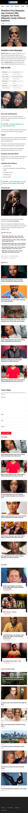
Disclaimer (17, 807)
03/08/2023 (7, 748)
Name (2, 414)
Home (2, 6)
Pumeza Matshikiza (14, 256)
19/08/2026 (4, 559)
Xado (3, 23)
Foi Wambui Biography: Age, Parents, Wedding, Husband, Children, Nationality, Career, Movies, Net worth (13, 496)
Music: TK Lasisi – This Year (9, 612)
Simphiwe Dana (5, 258)
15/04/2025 (13, 590)
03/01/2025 (13, 639)
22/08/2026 (4, 383)
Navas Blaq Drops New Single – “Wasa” (12, 661)
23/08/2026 (4, 363)
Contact (17, 6)
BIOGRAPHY (4, 277)
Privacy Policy (10, 807)
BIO (12, 6)
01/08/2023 (7, 770)
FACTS (4, 675)
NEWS (23, 6)
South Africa (12, 258)
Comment (3, 397)
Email (2, 420)
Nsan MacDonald (7, 590)
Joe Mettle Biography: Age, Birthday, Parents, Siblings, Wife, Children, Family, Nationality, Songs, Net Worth (13, 636)
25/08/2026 (4, 283)
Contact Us (3, 807)
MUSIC (7, 6)
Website (3, 426)
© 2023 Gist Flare (4, 810)
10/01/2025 (13, 613)
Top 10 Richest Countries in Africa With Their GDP (12, 746)
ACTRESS (4, 491)
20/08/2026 (4, 519)
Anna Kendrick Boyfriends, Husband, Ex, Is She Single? (14, 788)
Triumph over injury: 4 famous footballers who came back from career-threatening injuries (13, 679)
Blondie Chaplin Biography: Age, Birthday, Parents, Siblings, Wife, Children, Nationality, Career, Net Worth (13, 587)
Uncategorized (5, 377)
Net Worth (6, 256)
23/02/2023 (8, 23)
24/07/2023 (7, 790)
